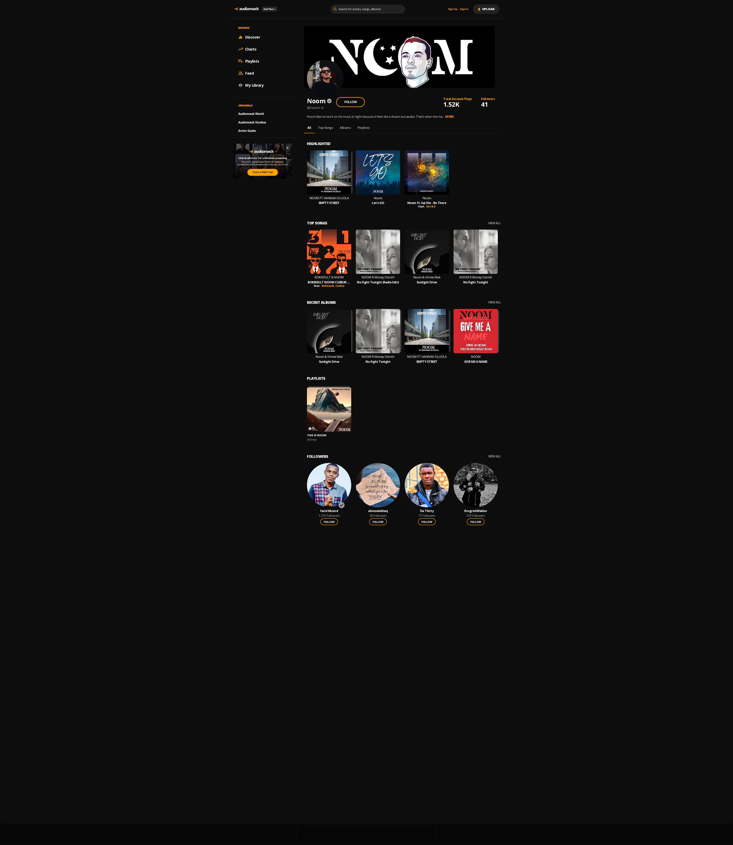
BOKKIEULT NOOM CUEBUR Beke (329, 282)
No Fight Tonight (475, 282)
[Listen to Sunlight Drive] (427, 252)
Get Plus (269, 9)
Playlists (252, 61)
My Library (254, 85)
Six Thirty (427, 511)
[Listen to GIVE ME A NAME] (476, 331)
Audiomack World (251, 113)
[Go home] (246, 9)
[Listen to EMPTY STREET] (329, 172)
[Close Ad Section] (287, 148)
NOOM (475, 357)
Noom (378, 198)
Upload (488, 9)
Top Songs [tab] (325, 128)
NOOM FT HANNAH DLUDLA (329, 198)
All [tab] (309, 128)
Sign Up (453, 9)
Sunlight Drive (427, 282)
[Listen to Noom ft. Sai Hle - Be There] (427, 172)
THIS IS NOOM (316, 435)
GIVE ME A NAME (475, 362)
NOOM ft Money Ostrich (378, 277)
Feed (249, 73)
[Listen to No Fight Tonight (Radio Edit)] (378, 252)
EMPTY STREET (329, 203)
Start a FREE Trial (263, 172)
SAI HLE (431, 206)
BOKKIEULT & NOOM (329, 277)
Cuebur (340, 286)
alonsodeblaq (378, 511)
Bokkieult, (328, 286)
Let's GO (378, 203)
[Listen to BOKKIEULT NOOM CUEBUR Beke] (329, 252)
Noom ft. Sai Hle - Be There (426, 203)
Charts (250, 49)
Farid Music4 (329, 511)
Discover (252, 37)
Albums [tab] (345, 128)
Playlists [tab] (364, 128)
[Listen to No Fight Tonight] (476, 252)
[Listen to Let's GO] (378, 172)
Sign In (464, 9)
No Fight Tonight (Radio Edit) (378, 282)
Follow (350, 102)
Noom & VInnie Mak (427, 277)
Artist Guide (247, 131)
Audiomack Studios (252, 122)
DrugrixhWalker (475, 511)
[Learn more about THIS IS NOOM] (329, 409)
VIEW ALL (494, 223)
